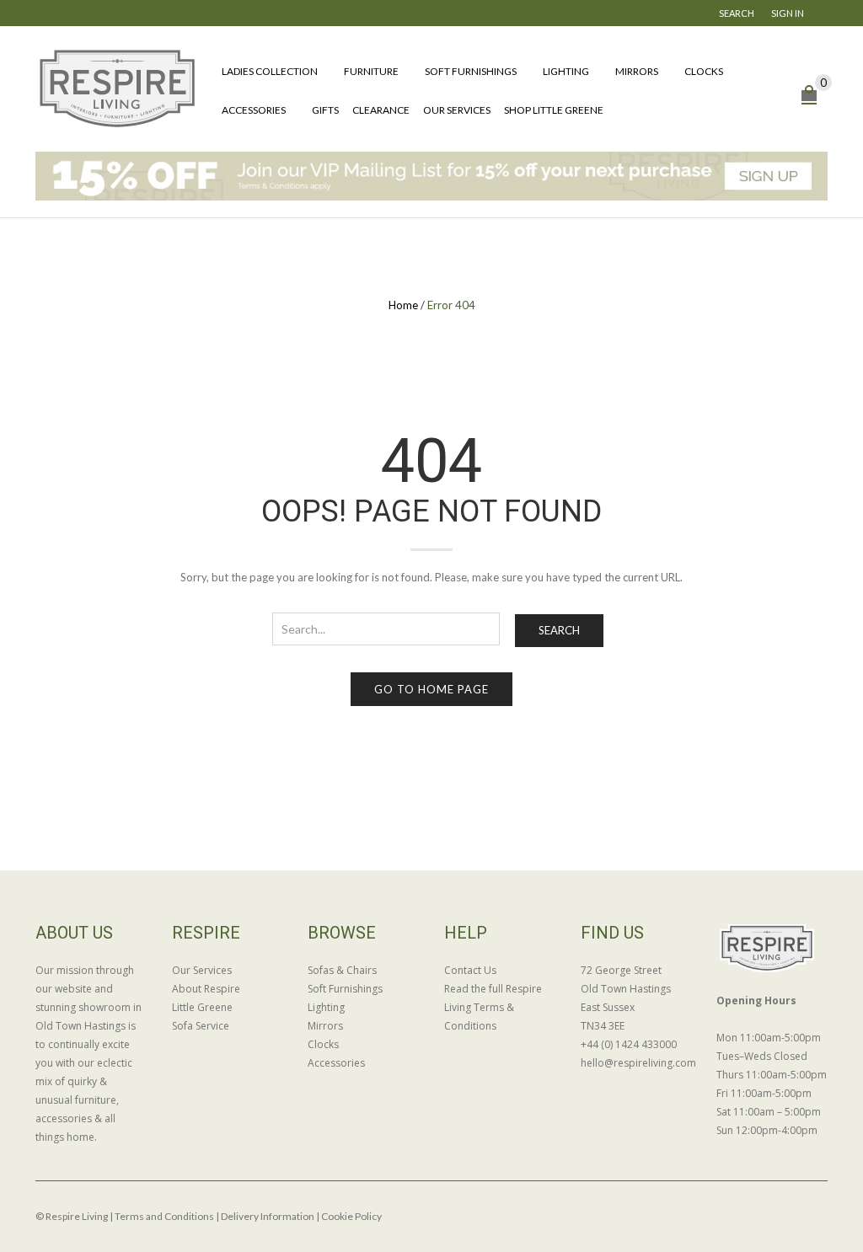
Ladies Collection (270, 71)
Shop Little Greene (553, 110)
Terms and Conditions (164, 1216)
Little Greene (202, 1007)
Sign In (787, 13)
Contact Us (470, 970)
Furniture (371, 71)
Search (559, 630)
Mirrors (636, 71)
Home (403, 305)
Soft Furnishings (471, 71)
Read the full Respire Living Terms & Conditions (493, 1007)
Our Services (456, 110)
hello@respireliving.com (636, 1063)
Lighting (566, 71)
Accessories (254, 110)
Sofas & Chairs (342, 970)
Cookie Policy (351, 1216)
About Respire (206, 989)
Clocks (703, 71)
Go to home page (431, 689)
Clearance (381, 110)
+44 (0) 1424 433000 (629, 1044)
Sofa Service (200, 1026)
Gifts (325, 110)
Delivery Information (267, 1216)
